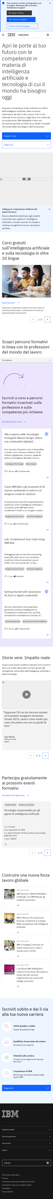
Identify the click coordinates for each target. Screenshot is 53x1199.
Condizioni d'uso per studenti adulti (17, 1185)
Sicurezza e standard (10, 1175)
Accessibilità (7, 1191)
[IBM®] (11, 35)
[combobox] (26, 360)
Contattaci (6, 1188)
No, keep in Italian (16, 13)
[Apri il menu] (3, 35)
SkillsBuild (23, 35)
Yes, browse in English (18, 19)
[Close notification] (50, 3)
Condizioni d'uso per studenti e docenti (18, 1181)
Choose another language (19, 26)
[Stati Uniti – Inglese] (48, 35)
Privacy (5, 1178)
